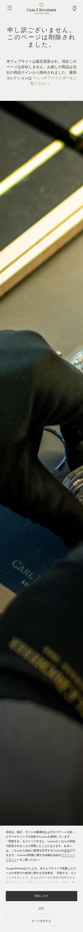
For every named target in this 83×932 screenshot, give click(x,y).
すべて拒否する (41, 921)
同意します (41, 896)
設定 (67, 850)
